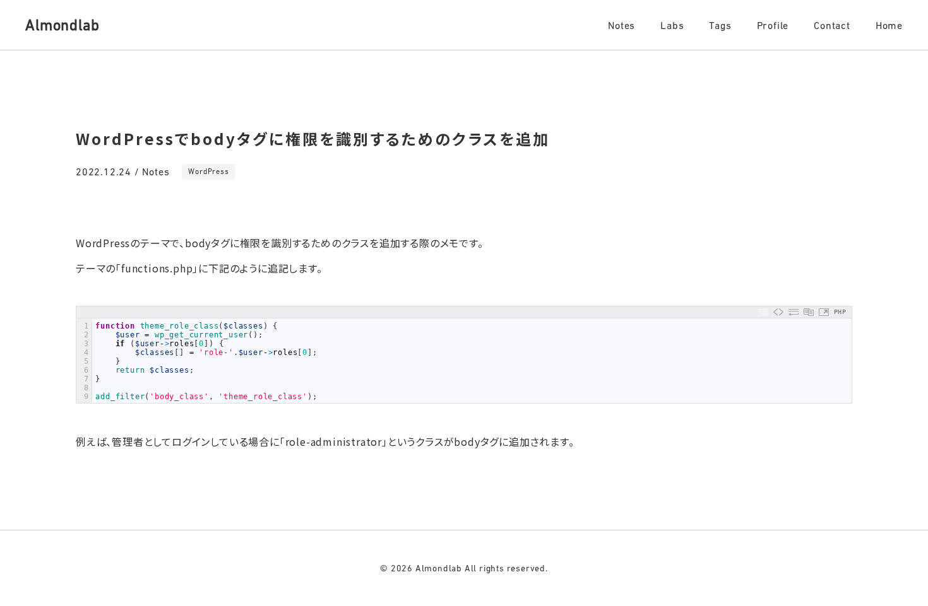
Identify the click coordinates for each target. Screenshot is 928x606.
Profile (773, 25)
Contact (832, 25)
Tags (720, 25)
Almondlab (62, 24)
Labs (672, 25)
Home (889, 25)
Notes (621, 25)
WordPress (208, 171)
